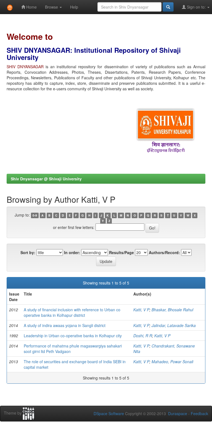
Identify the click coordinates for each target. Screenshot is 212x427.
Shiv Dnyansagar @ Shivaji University (46, 178)
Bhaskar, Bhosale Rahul (172, 309)
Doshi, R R (142, 335)
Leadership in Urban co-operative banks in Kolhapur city (73, 335)
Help (74, 7)
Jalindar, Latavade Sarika (174, 325)
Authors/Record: (164, 252)
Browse (52, 7)
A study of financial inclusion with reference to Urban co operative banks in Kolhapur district (72, 312)
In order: (72, 252)
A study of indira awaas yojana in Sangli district (64, 325)
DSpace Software (109, 413)
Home (31, 7)
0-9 (35, 215)
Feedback (199, 413)
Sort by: (27, 252)
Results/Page (121, 252)
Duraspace (177, 413)
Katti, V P (141, 309)
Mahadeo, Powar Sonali (172, 361)
